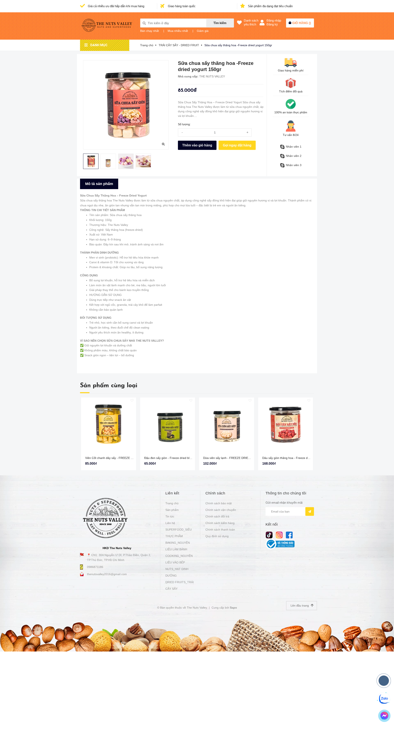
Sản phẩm (172, 509)
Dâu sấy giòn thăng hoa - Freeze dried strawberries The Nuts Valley (306, 458)
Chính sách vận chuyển (220, 509)
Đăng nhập (274, 20)
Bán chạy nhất (149, 30)
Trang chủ (172, 503)
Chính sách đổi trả (217, 516)
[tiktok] (269, 535)
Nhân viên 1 (293, 146)
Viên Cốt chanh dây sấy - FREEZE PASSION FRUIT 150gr (123, 458)
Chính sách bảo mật (218, 503)
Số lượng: (184, 124)
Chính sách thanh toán (220, 529)
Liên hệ (170, 523)
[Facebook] (289, 535)
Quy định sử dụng (217, 536)
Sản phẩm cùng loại (108, 386)
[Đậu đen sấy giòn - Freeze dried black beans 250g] (167, 425)
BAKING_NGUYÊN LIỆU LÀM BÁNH (177, 546)
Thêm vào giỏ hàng (197, 145)
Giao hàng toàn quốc (181, 6)
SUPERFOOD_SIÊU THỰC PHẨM (178, 533)
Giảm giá (202, 30)
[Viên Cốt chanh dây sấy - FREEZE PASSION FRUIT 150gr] (108, 425)
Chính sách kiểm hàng (220, 523)
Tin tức (169, 516)
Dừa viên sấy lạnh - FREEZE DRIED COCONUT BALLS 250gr (243, 458)
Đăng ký (272, 24)
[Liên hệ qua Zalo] (384, 699)
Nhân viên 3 (293, 165)
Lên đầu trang (300, 605)
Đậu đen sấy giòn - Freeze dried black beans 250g (177, 458)
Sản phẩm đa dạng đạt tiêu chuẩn (270, 6)
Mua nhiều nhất (178, 30)
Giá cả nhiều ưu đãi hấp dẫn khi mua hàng (115, 6)
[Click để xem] (126, 104)
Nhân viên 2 (293, 155)
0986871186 (95, 567)
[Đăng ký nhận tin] (309, 511)
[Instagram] (279, 535)
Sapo (233, 607)
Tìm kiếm (219, 23)
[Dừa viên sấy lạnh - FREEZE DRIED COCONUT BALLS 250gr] (226, 425)
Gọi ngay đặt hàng (237, 145)
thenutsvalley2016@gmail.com (107, 574)
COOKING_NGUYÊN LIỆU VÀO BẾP (179, 559)
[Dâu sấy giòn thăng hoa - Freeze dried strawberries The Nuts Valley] (285, 425)
